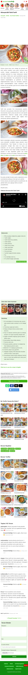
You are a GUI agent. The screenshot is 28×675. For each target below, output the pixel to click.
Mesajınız (3, 625)
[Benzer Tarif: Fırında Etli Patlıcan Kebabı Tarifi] (7, 499)
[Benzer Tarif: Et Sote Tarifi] (7, 511)
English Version (18, 668)
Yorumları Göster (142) (14, 381)
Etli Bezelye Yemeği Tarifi (6, 468)
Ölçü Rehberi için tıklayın (21, 261)
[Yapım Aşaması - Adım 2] (11, 309)
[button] (26, 1)
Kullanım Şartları (10, 668)
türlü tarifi (12, 451)
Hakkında (6, 663)
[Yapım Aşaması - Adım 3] (17, 309)
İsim (2, 639)
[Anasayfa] (8, 2)
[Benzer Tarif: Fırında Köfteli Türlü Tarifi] (20, 487)
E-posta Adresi (5, 644)
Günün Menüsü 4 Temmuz (6, 427)
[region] (14, 31)
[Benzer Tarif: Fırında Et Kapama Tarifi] (20, 463)
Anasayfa (3, 15)
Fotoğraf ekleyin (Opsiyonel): (8, 650)
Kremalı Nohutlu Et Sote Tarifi (20, 516)
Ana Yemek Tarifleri (14, 15)
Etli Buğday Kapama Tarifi (6, 492)
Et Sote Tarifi (3, 516)
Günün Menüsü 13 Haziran (19, 427)
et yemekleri (4, 448)
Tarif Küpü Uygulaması (19, 663)
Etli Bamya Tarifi (4, 480)
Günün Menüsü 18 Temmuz (19, 413)
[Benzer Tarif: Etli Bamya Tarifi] (7, 475)
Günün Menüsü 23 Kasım (5, 439)
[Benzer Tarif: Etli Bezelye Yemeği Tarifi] (7, 463)
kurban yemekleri (5, 451)
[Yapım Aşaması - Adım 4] (24, 309)
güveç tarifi (18, 448)
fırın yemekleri (11, 448)
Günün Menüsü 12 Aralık (19, 439)
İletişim (11, 663)
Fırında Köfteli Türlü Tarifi (19, 492)
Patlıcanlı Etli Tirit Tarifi (18, 480)
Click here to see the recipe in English (11, 367)
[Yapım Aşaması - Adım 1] (4, 309)
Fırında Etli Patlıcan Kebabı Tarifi (7, 504)
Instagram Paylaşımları (9, 666)
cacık (13, 155)
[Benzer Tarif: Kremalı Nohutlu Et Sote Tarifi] (20, 511)
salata (6, 155)
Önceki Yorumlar (12, 618)
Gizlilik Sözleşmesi (19, 666)
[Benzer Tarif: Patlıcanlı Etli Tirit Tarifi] (20, 475)
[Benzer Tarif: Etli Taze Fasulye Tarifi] (20, 499)
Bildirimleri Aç (15, 389)
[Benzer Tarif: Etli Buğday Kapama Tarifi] (7, 487)
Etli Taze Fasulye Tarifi (18, 504)
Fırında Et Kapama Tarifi (19, 468)
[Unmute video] (14, 200)
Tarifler (7, 15)
